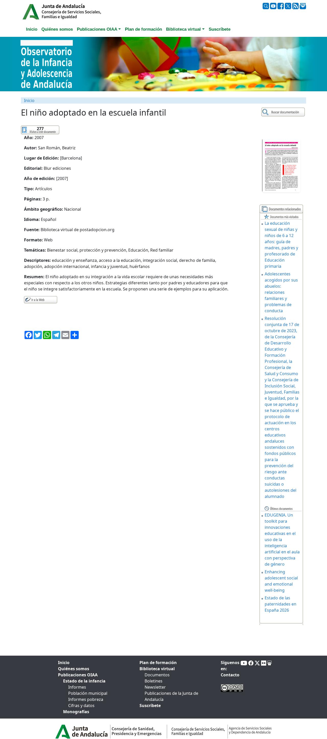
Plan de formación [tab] (143, 29)
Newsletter (155, 687)
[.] (283, 112)
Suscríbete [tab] (219, 29)
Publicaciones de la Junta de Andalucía (171, 696)
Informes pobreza (85, 699)
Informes (77, 687)
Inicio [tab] (31, 29)
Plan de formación (158, 662)
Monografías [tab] (76, 711)
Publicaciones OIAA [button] (97, 29)
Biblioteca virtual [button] (183, 29)
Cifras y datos (81, 705)
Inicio (29, 100)
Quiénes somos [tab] (57, 29)
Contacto (230, 675)
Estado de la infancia (84, 681)
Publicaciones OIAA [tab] (78, 675)
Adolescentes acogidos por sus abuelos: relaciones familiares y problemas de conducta (281, 292)
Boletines (153, 681)
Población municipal (87, 693)
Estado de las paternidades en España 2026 (280, 604)
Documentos (157, 675)
